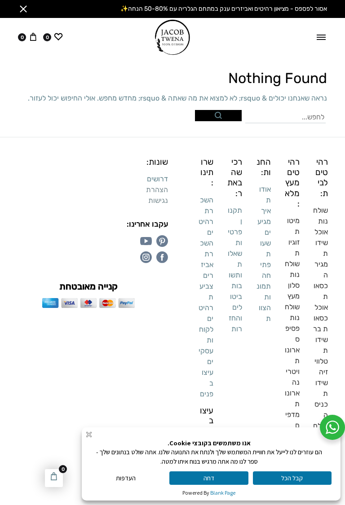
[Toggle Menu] (321, 37)
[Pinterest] (162, 241)
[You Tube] (146, 241)
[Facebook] (162, 257)
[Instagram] (146, 257)
